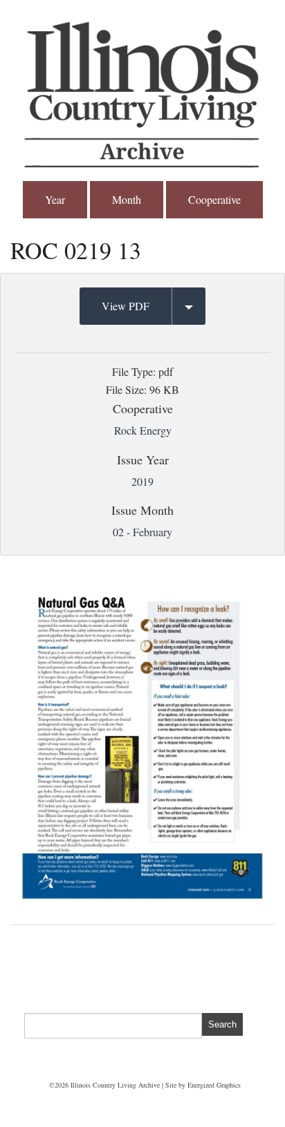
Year (55, 199)
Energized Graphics (214, 1085)
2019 (142, 481)
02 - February (142, 531)
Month (126, 199)
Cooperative (214, 199)
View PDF (125, 306)
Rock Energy (143, 430)
